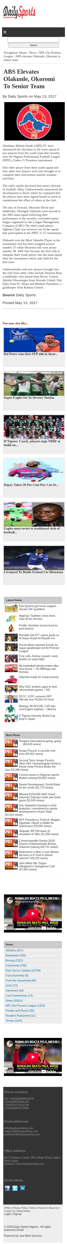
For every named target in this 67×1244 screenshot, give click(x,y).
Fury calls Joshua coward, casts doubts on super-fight (38, 658)
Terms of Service (38, 1208)
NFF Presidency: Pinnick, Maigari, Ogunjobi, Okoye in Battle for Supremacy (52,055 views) (39, 822)
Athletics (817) (14, 950)
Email (20, 1229)
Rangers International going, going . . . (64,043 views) (40, 743)
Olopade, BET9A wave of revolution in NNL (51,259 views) (39, 833)
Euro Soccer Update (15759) (23, 970)
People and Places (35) (20, 1010)
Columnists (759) (16, 965)
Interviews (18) (15, 990)
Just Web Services (30, 1235)
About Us (53, 1208)
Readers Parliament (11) (20, 1015)
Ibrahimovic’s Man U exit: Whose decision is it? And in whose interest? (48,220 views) (39, 855)
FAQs (8, 1208)
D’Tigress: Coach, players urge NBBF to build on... (32, 443)
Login (7, 1214)
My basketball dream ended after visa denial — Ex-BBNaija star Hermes (39, 668)
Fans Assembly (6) (17, 975)
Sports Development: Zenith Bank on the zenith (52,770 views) (39, 786)
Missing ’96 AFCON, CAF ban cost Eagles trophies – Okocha (37, 708)
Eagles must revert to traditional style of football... (32, 530)
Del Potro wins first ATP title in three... (31, 354)
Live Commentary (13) (19, 995)
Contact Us (9, 1211)
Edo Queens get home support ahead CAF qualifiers (37, 608)
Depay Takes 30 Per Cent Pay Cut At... (31, 485)
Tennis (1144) (14, 1020)
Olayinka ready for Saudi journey (39, 677)
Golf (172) (12, 985)
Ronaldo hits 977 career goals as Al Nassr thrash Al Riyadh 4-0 (39, 637)
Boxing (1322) (14, 960)
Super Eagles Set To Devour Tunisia (29, 397)
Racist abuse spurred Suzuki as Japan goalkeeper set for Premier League (39, 648)
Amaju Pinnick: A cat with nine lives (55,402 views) (37, 752)
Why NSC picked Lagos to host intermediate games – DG (38, 688)
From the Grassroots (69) (21, 980)
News (32, 52)
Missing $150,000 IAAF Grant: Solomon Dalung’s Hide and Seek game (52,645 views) (39, 797)
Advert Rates (23, 1211)
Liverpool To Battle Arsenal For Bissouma (33, 572)
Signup (17, 1214)
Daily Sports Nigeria (26, 1226)
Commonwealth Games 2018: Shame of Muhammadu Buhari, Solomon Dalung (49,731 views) (38, 843)
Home (23, 52)
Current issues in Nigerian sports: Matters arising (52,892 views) (39, 776)
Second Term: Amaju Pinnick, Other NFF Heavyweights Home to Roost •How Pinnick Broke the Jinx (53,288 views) (33, 765)
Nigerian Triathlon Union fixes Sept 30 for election (37, 617)
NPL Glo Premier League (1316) (25, 1005)
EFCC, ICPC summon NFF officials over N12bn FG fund (36, 698)
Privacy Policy (20, 1208)
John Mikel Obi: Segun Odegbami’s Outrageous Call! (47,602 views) (37, 866)
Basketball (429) (16, 955)
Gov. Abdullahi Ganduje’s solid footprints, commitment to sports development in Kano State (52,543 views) (31, 810)
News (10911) (14, 1000)
